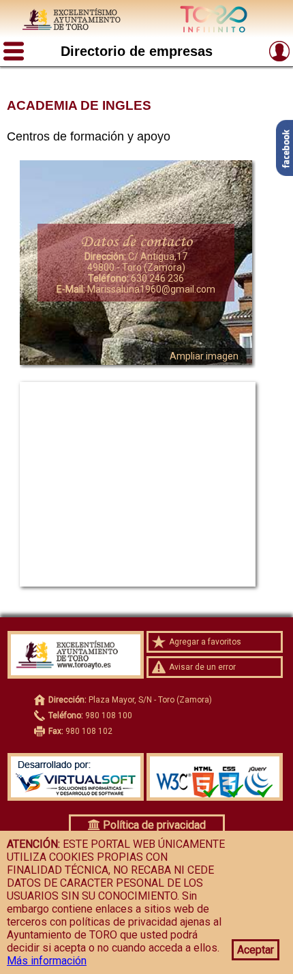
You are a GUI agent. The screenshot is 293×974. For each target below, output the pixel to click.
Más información (47, 960)
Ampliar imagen (204, 356)
